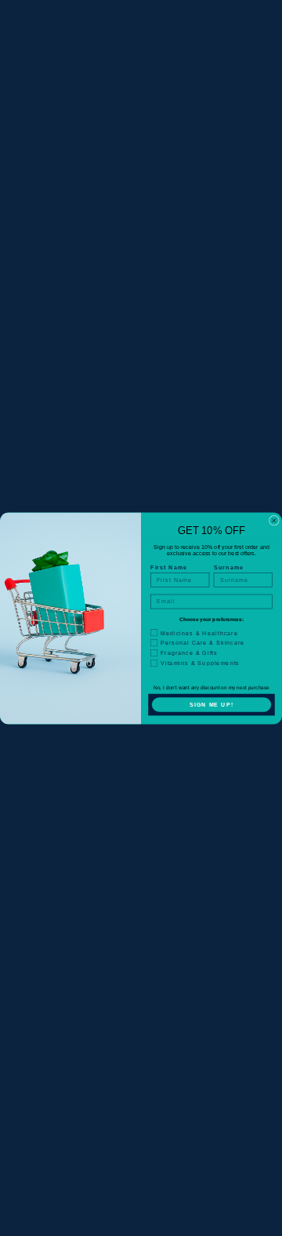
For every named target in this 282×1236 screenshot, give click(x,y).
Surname (229, 567)
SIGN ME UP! (211, 704)
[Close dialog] (273, 520)
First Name (168, 567)
